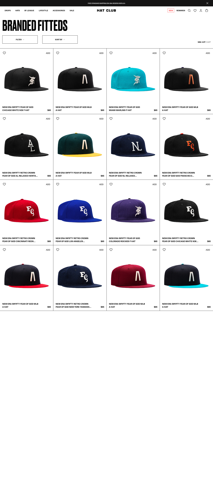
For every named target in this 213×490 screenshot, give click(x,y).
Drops (8, 10)
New (171, 10)
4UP (203, 42)
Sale (72, 10)
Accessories (59, 10)
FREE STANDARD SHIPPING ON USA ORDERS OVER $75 (106, 3)
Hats (17, 10)
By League (29, 10)
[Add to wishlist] (4, 53)
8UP (209, 42)
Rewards (180, 10)
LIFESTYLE (43, 10)
